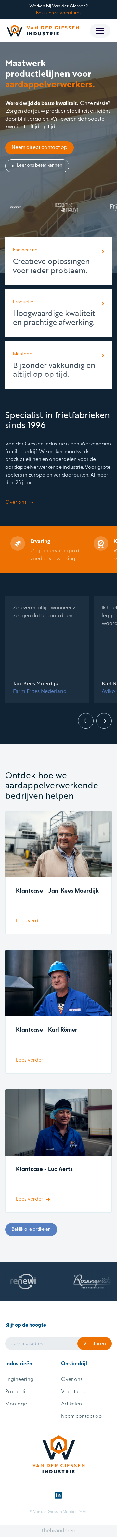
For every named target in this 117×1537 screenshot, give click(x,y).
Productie (16, 1391)
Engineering (19, 1379)
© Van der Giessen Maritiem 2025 (58, 1512)
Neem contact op (81, 1416)
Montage (16, 1404)
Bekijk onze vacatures (58, 13)
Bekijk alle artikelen (31, 1229)
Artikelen (71, 1404)
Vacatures (73, 1391)
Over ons (72, 1379)
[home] (42, 31)
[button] (100, 31)
